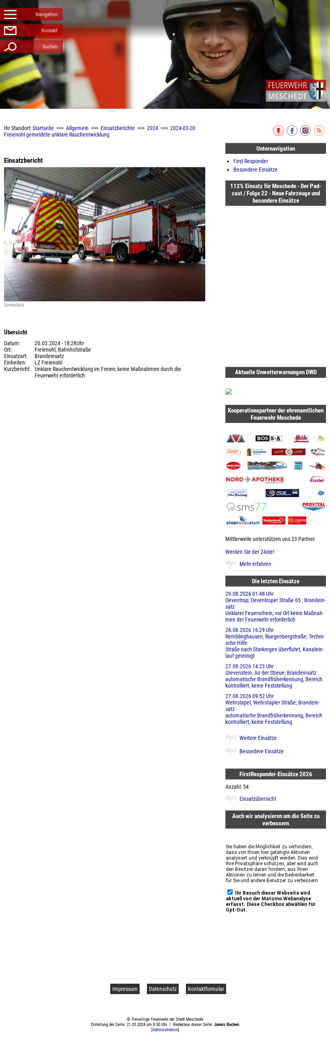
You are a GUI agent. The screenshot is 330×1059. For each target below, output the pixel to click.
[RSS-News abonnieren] (320, 134)
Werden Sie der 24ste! (249, 552)
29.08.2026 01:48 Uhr (275, 607)
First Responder (250, 161)
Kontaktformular (206, 989)
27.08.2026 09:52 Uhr (273, 709)
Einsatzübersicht (257, 799)
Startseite (43, 128)
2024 (152, 128)
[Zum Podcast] (279, 134)
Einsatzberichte (118, 128)
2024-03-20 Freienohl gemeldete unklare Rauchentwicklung (99, 131)
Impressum (125, 989)
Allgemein (77, 128)
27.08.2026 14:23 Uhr (273, 676)
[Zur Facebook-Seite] (293, 134)
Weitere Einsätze (258, 738)
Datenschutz (163, 989)
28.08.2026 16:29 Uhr (274, 643)
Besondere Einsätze (255, 169)
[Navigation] (296, 91)
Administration (165, 1029)
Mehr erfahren (255, 564)
